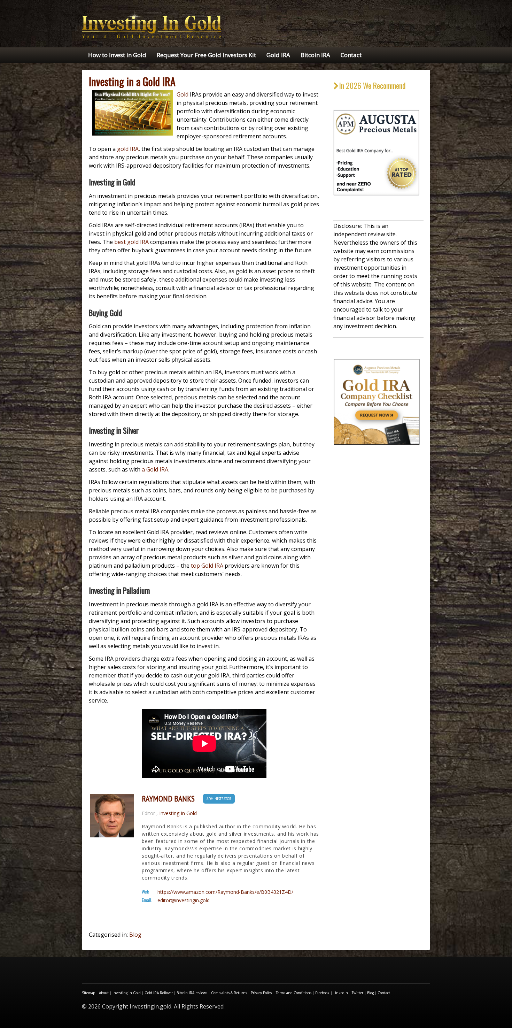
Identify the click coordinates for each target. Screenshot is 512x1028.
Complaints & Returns (229, 992)
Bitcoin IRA (315, 55)
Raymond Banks (168, 799)
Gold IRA (278, 55)
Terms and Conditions (293, 992)
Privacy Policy (261, 992)
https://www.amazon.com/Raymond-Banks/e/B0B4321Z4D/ (225, 892)
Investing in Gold (127, 992)
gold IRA (128, 149)
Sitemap (88, 992)
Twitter (357, 992)
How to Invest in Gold (117, 55)
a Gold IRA (155, 469)
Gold (182, 94)
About (104, 992)
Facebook (322, 992)
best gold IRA (131, 242)
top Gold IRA (207, 565)
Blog (135, 934)
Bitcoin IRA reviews (192, 992)
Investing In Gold (178, 813)
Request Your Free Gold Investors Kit (206, 55)
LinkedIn (340, 992)
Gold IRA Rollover (159, 992)
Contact (351, 55)
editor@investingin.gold (183, 900)
